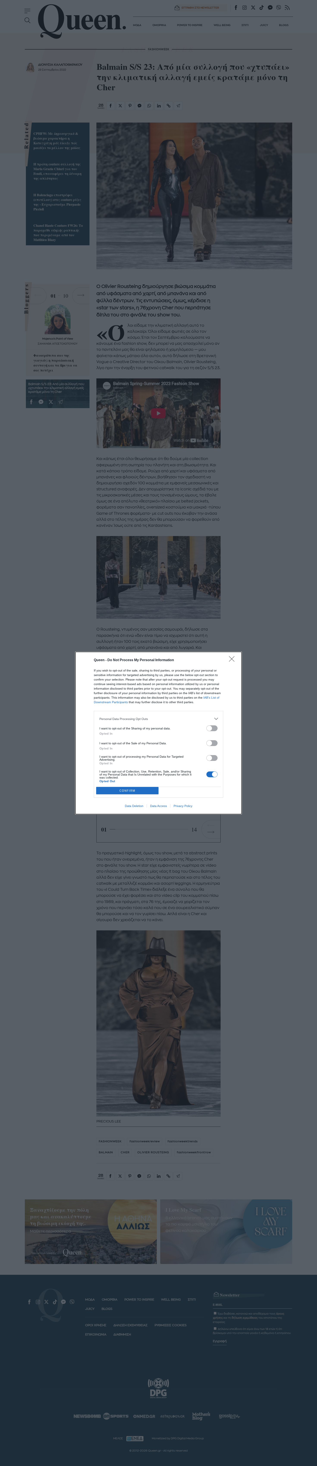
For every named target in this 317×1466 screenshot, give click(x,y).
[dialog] (158, 733)
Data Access (158, 806)
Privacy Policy (183, 806)
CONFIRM (127, 790)
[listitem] (158, 719)
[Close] (233, 660)
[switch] (212, 728)
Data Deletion (134, 806)
